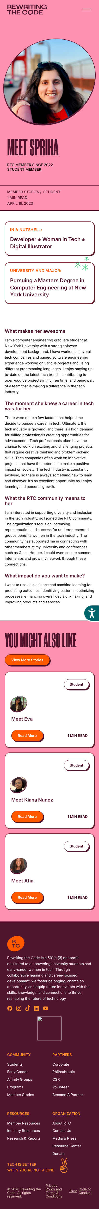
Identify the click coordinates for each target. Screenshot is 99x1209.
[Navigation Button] (87, 9)
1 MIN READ (78, 735)
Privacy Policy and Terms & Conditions (54, 1191)
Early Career (17, 1071)
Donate (58, 1153)
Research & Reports (24, 1138)
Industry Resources (23, 1130)
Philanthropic (63, 1071)
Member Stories (23, 192)
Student (52, 192)
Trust (73, 1191)
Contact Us (61, 1130)
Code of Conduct (85, 1191)
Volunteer (60, 1087)
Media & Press (64, 1138)
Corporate (60, 1064)
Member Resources (23, 1123)
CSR (56, 1079)
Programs (15, 1087)
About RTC (61, 1123)
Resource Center (66, 1146)
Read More (27, 735)
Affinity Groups (19, 1079)
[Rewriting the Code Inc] (49, 1028)
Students (15, 1064)
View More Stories (27, 660)
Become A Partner (67, 1094)
